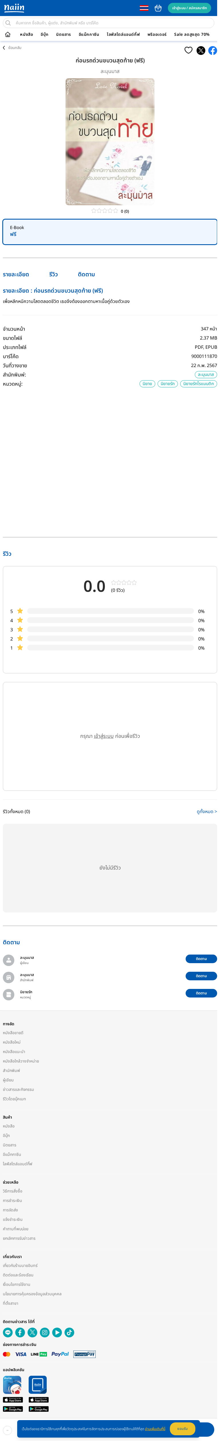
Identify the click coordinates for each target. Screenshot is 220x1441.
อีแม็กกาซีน (89, 35)
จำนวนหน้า (14, 329)
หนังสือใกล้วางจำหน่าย (21, 1061)
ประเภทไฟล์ (14, 347)
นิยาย (147, 384)
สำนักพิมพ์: (14, 375)
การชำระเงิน (12, 1201)
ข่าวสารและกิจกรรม (18, 1090)
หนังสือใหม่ (12, 1042)
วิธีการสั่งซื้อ (12, 1191)
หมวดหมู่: (13, 384)
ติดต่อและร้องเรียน (18, 1275)
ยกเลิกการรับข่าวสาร (19, 1238)
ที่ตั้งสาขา (10, 1303)
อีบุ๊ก (45, 35)
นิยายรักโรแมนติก (198, 384)
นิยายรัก (168, 384)
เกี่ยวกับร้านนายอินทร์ (20, 1266)
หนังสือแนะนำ (14, 1052)
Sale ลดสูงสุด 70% (192, 35)
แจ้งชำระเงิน (13, 1220)
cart (158, 8)
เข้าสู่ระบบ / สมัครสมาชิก (189, 8)
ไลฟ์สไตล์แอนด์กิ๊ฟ (123, 35)
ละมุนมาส (110, 71)
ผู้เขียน (8, 1080)
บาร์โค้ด (11, 356)
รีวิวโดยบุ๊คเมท (14, 1099)
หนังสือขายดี (13, 1033)
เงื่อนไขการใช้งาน (16, 1285)
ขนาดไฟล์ (12, 338)
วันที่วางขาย (15, 366)
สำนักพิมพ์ (11, 1071)
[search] (8, 23)
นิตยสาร (63, 35)
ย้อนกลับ (14, 48)
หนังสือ (26, 35)
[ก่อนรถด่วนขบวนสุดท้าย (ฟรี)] (201, 50)
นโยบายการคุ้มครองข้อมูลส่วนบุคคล (32, 1294)
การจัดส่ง (10, 1210)
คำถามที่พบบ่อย (15, 1229)
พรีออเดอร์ (157, 35)
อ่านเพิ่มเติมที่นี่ (155, 1429)
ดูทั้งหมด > (207, 811)
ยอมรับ (182, 1428)
